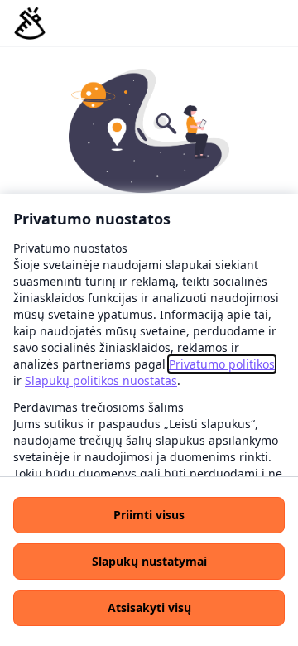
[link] (222, 364)
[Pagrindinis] (29, 23)
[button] (149, 515)
